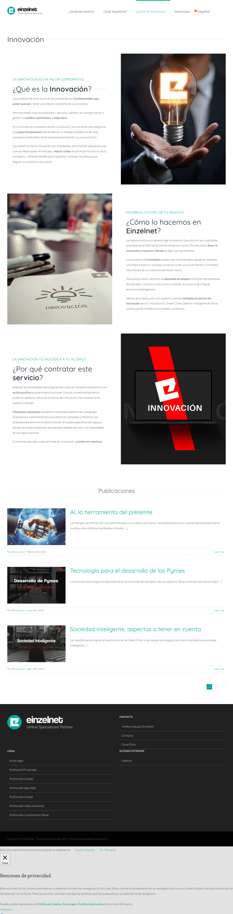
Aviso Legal (16, 760)
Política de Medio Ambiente (26, 806)
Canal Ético (129, 744)
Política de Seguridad (22, 788)
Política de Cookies (21, 779)
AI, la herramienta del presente (111, 512)
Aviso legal (69, 904)
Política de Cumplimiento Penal (29, 815)
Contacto (127, 735)
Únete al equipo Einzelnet (138, 726)
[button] (220, 11)
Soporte (127, 760)
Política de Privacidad (22, 770)
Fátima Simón (18, 551)
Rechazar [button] (110, 850)
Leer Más (219, 551)
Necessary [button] (6, 909)
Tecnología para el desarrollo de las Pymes (127, 570)
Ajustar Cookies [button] (85, 850)
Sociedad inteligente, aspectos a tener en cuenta (135, 629)
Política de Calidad (21, 797)
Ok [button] (101, 850)
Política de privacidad (91, 904)
